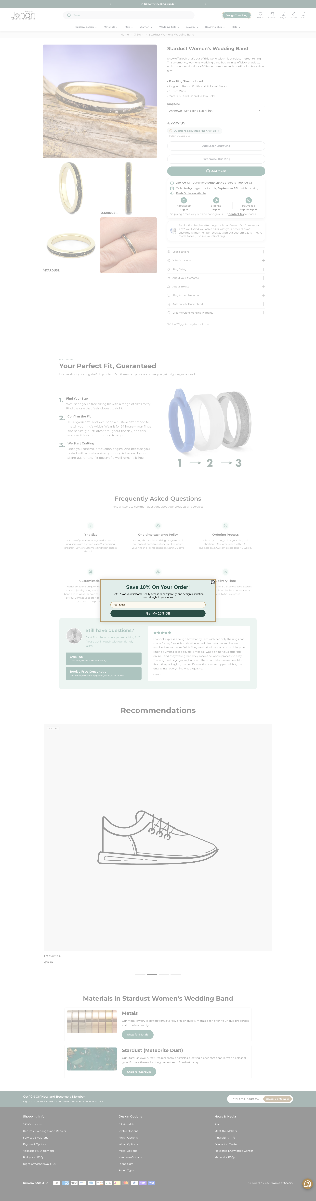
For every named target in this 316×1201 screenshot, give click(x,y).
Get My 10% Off (158, 613)
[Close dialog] (213, 582)
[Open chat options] (307, 1183)
